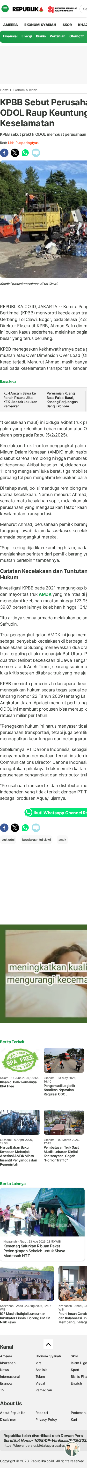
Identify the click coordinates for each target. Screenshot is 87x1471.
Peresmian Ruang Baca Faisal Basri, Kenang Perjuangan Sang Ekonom (62, 399)
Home (4, 90)
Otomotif (76, 36)
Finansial (10, 36)
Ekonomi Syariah (40, 25)
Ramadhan (44, 1390)
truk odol (8, 839)
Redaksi (42, 1413)
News (4, 1370)
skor (67, 25)
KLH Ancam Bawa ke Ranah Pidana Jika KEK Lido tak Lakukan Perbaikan (20, 399)
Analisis (41, 1370)
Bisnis (41, 36)
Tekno (40, 1376)
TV (2, 1390)
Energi (27, 36)
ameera (10, 25)
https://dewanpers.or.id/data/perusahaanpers (39, 1445)
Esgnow (6, 1383)
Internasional (10, 1376)
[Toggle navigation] (5, 9)
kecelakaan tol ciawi (36, 839)
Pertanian (57, 36)
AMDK (45, 594)
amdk (62, 839)
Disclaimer (8, 1419)
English (76, 1383)
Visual (40, 1383)
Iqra (39, 1363)
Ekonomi (19, 90)
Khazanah (7, 1363)
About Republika (13, 1413)
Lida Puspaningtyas (23, 143)
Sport (75, 1370)
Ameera (6, 1356)
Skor (74, 1356)
